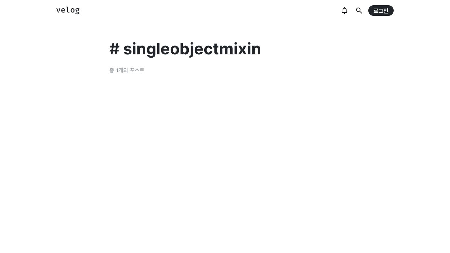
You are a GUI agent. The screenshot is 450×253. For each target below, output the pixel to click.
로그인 (381, 11)
